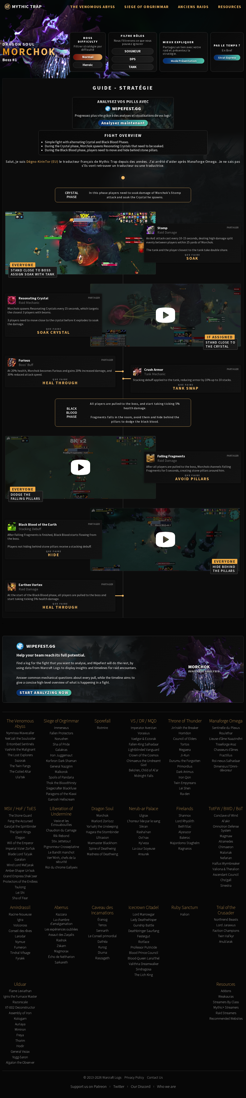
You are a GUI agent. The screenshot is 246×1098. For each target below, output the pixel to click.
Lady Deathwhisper (143, 920)
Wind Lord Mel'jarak (20, 865)
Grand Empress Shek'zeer (20, 876)
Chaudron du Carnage (61, 830)
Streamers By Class (226, 1002)
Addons (226, 991)
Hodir (20, 1046)
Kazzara (61, 914)
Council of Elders (184, 739)
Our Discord (140, 1086)
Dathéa (102, 942)
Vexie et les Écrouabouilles (61, 823)
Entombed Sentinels (20, 744)
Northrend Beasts (226, 920)
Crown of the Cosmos (143, 755)
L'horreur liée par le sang (143, 821)
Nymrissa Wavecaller (20, 733)
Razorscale (20, 1002)
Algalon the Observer (20, 1063)
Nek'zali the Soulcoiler (20, 739)
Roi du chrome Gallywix (61, 867)
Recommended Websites (226, 1019)
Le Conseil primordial (102, 936)
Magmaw (226, 836)
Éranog (102, 920)
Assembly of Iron (20, 1013)
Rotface (143, 942)
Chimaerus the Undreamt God (144, 763)
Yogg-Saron (20, 1057)
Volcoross (20, 925)
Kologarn (20, 1019)
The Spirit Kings (20, 832)
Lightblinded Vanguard (143, 750)
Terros (102, 925)
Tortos (184, 744)
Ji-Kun (184, 755)
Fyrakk (20, 958)
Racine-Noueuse (20, 914)
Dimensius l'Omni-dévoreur (226, 768)
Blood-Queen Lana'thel (144, 958)
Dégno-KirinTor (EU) (42, 161)
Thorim (20, 1041)
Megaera (185, 750)
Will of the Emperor (20, 843)
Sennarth (102, 931)
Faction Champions (226, 931)
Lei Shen (184, 788)
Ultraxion (102, 838)
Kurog (102, 947)
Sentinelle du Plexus (226, 728)
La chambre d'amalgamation (61, 922)
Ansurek (143, 854)
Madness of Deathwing (102, 854)
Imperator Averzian (143, 728)
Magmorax (61, 951)
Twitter (118, 1086)
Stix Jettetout (61, 841)
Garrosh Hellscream (61, 799)
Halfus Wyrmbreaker (226, 864)
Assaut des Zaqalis (61, 935)
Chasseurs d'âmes (226, 750)
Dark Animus (184, 772)
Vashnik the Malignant (20, 750)
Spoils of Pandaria (61, 777)
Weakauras (226, 997)
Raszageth (102, 958)
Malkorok (61, 772)
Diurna (102, 953)
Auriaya (20, 1024)
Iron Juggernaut (61, 755)
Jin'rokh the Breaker (184, 728)
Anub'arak (226, 942)
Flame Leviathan (20, 991)
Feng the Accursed (20, 821)
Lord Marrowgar (144, 914)
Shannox (185, 816)
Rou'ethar (226, 733)
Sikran (143, 827)
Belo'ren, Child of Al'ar (143, 770)
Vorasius (144, 733)
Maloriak (226, 853)
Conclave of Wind (226, 816)
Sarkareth (61, 962)
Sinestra (225, 886)
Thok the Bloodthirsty (61, 783)
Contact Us (155, 1078)
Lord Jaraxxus (225, 925)
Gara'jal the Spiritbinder (20, 827)
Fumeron (20, 947)
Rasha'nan (143, 832)
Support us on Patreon (88, 1086)
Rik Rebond (61, 836)
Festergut (143, 936)
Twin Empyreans (185, 783)
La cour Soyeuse (143, 849)
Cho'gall (225, 880)
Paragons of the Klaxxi (61, 794)
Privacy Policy (134, 1078)
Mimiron (20, 1030)
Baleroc (185, 838)
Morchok (102, 816)
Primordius (184, 766)
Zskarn (61, 946)
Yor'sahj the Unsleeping (102, 827)
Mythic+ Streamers (226, 1007)
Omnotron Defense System (226, 828)
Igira (20, 920)
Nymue (20, 942)
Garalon (20, 860)
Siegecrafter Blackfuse (61, 788)
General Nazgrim (61, 766)
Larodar (20, 936)
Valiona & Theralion (226, 869)
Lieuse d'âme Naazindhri (226, 739)
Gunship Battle (143, 925)
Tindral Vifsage (20, 953)
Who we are (166, 1086)
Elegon (20, 838)
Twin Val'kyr (226, 936)
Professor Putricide (143, 947)
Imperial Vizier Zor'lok (20, 849)
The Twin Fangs (20, 766)
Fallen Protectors (61, 733)
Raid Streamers (226, 1013)
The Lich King (143, 975)
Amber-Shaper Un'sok (20, 871)
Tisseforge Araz (226, 744)
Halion (184, 914)
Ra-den (185, 794)
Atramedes (226, 841)
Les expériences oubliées (61, 929)
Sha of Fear (20, 898)
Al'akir (226, 821)
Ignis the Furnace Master (20, 997)
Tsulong (20, 887)
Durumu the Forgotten (184, 761)
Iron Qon (185, 777)
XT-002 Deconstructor (20, 1007)
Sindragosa (143, 969)
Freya (20, 1035)
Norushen (61, 739)
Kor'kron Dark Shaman (61, 761)
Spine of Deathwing (102, 849)
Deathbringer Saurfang (143, 931)
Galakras (61, 750)
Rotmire (102, 728)
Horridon (185, 733)
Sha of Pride (61, 744)
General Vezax (20, 1052)
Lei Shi (20, 893)
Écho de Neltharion (61, 957)
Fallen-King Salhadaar (144, 744)
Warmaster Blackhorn (102, 843)
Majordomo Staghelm (184, 843)
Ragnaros (184, 849)
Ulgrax (143, 816)
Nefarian (226, 858)
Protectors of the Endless (20, 882)
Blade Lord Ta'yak (20, 854)
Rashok (61, 940)
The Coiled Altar (20, 772)
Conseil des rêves (20, 931)
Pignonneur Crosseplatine (61, 847)
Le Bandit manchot (61, 852)
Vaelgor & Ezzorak (143, 739)
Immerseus (61, 728)
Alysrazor (185, 832)
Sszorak (20, 761)
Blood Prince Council (143, 953)
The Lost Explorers (20, 755)
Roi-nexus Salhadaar (226, 761)
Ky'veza (144, 843)
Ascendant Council (226, 875)
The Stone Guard (20, 816)
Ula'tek (20, 777)
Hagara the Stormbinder (102, 832)
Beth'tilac (184, 827)
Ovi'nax (144, 838)
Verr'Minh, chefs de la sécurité (61, 860)
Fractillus (225, 755)
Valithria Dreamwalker (144, 964)
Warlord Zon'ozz (102, 821)
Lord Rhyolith (184, 821)
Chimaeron (226, 847)
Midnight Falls (143, 776)
